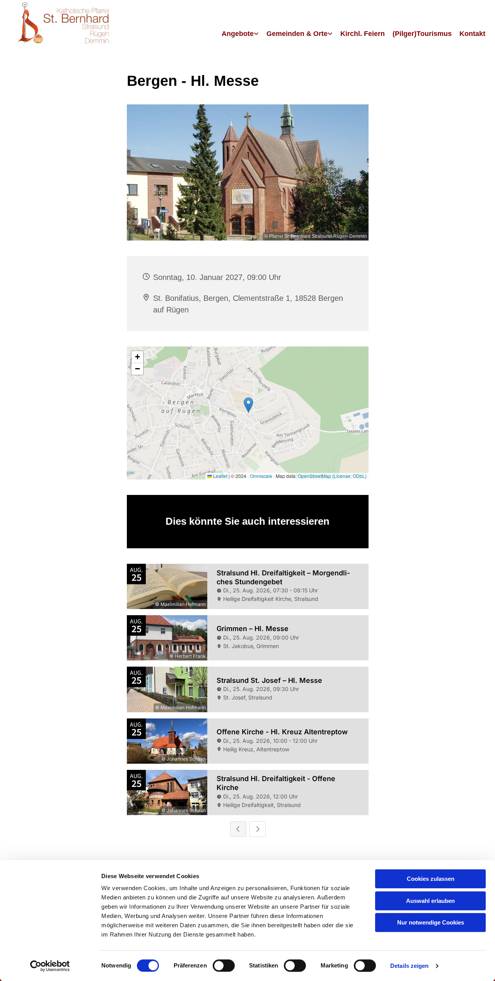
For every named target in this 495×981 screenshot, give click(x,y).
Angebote (238, 34)
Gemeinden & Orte (297, 34)
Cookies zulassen (430, 878)
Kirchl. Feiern (362, 34)
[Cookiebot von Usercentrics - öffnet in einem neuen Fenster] (50, 966)
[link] (240, 34)
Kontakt (472, 34)
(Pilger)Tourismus (422, 34)
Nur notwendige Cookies (430, 922)
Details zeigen (409, 965)
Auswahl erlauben (430, 900)
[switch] (224, 965)
